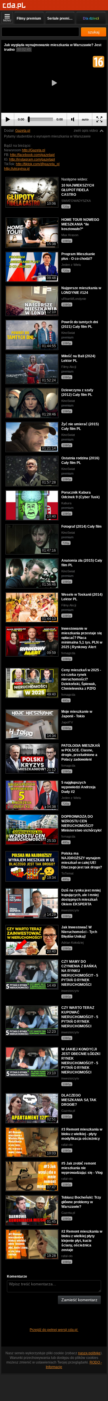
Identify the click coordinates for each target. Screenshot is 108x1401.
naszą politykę (89, 1353)
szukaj (93, 32)
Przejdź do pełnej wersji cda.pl (54, 1330)
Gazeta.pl (22, 131)
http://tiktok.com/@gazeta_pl (38, 164)
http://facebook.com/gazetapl (32, 155)
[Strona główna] (14, 5)
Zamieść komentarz (79, 1299)
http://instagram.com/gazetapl (32, 159)
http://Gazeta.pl (33, 150)
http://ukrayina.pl (17, 169)
